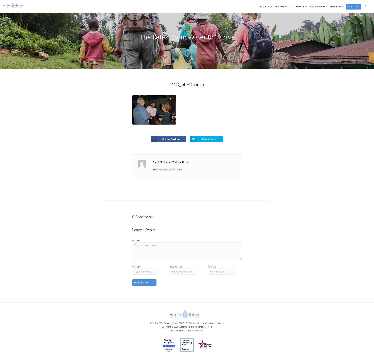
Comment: (136, 240)
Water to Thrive (174, 169)
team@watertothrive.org (212, 323)
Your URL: (212, 267)
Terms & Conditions (194, 330)
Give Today (353, 6)
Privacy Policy (176, 330)
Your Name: (137, 267)
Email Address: (176, 267)
